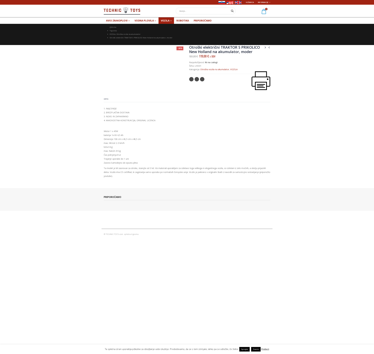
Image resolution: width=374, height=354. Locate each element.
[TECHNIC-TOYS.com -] (122, 10)
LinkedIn (202, 79)
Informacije (263, 2)
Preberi (265, 349)
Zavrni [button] (256, 349)
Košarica (250, 2)
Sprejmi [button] (244, 349)
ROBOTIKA (182, 20)
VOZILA (165, 20)
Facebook (191, 79)
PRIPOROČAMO (203, 20)
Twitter (197, 79)
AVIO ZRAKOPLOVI (117, 20)
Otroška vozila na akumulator (214, 69)
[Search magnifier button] (232, 11)
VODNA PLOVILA (144, 20)
